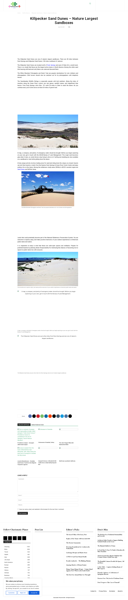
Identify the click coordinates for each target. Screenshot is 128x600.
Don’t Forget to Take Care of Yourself (108, 582)
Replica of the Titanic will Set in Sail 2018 (78, 539)
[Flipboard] (105, 2)
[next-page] (21, 468)
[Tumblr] (58, 416)
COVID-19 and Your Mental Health (76, 557)
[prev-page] (19, 468)
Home (19, 13)
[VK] (66, 416)
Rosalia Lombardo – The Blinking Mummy (78, 561)
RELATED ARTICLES (24, 425)
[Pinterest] (117, 2)
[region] (22, 587)
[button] (90, 3)
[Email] (54, 416)
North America (26, 13)
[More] (74, 416)
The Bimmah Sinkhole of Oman (106, 546)
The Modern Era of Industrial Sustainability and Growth (110, 535)
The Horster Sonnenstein (73, 543)
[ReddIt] (50, 416)
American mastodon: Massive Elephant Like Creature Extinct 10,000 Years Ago (110, 556)
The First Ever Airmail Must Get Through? (78, 575)
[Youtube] (114, 5)
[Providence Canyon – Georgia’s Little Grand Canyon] (27, 434)
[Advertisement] (48, 44)
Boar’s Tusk (44, 73)
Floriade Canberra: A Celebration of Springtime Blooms (108, 573)
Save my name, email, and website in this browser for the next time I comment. (41, 509)
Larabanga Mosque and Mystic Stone (76, 553)
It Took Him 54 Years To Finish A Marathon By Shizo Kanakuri (111, 550)
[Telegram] (62, 416)
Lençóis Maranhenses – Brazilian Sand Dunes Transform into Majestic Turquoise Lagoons (27, 462)
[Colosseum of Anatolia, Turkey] (47, 434)
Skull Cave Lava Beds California (67, 461)
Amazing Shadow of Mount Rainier (76, 565)
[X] (109, 5)
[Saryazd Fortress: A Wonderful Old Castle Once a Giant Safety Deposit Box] (47, 453)
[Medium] (114, 2)
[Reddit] (120, 2)
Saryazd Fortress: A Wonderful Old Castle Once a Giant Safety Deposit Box (47, 462)
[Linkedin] (111, 2)
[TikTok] (106, 5)
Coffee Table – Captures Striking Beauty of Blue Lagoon (110, 567)
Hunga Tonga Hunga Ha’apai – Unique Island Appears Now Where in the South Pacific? (79, 570)
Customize (11, 592)
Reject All (22, 592)
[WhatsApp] (42, 416)
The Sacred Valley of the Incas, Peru (76, 534)
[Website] (111, 5)
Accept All (34, 592)
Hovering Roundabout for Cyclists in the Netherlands (78, 547)
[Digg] (70, 416)
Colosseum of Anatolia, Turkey (46, 442)
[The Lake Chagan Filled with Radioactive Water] (68, 434)
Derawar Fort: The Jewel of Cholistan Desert (110, 578)
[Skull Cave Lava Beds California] (68, 453)
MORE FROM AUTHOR (38, 425)
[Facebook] (103, 2)
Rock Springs (51, 65)
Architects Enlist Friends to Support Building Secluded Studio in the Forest (110, 541)
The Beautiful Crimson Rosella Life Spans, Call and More (111, 562)
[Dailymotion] (100, 2)
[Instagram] (108, 2)
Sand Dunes (21, 169)
